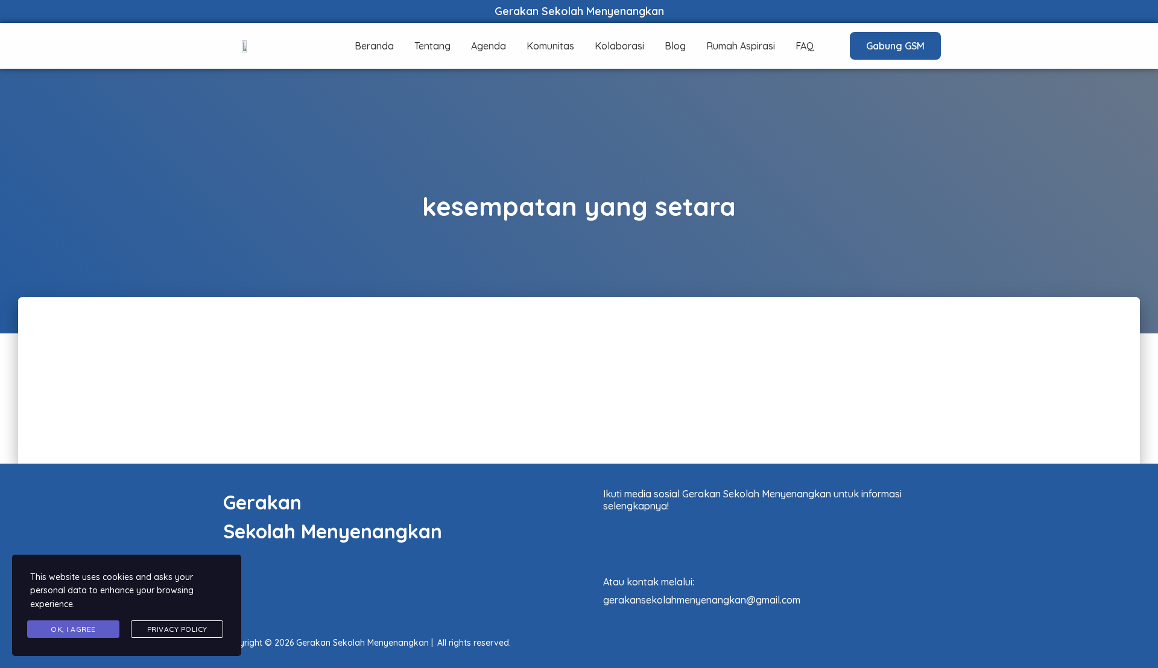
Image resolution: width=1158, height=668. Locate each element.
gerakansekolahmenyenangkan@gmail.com (701, 600)
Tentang (432, 46)
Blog (675, 46)
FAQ (805, 46)
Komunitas (550, 46)
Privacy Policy (177, 629)
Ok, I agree (73, 629)
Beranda (374, 46)
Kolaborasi (619, 46)
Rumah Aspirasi (740, 46)
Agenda (488, 46)
